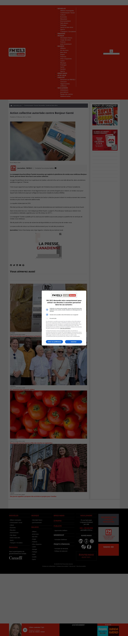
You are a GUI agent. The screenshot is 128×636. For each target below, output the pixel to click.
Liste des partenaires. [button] (65, 328)
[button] (64, 318)
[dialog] (64, 318)
